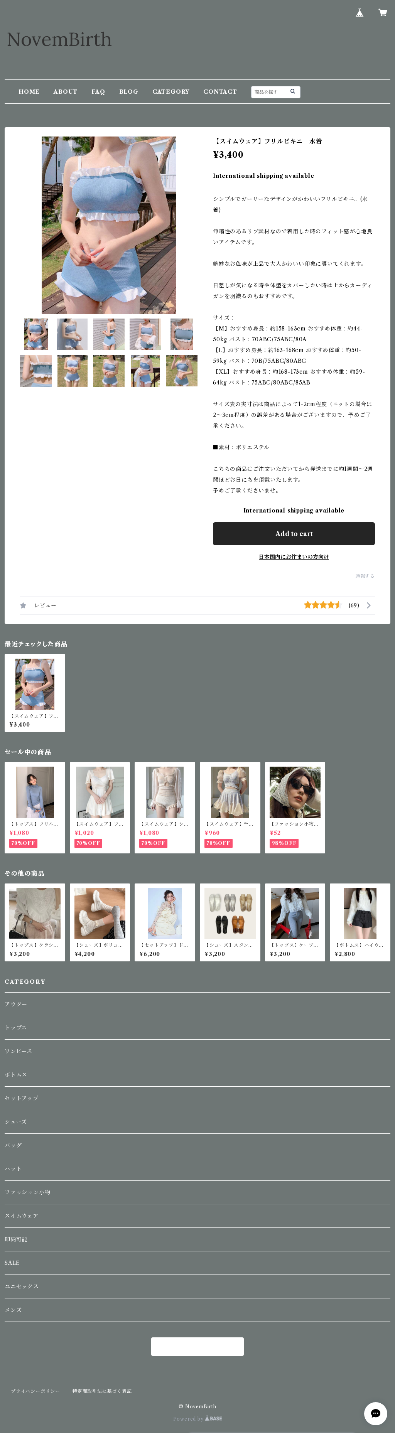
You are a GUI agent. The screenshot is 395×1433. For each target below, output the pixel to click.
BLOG (128, 91)
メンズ (13, 1310)
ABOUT (66, 91)
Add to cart (294, 534)
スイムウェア (22, 1215)
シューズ (16, 1121)
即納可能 (16, 1239)
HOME (29, 91)
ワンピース (18, 1051)
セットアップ (22, 1098)
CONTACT (220, 91)
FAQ (98, 91)
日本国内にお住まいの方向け (294, 556)
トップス (16, 1027)
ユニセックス (22, 1286)
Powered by (189, 1419)
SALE (12, 1262)
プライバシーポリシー (35, 1391)
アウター (16, 1004)
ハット (13, 1168)
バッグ (13, 1145)
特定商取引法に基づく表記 (102, 1391)
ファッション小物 (27, 1192)
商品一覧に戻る (197, 1346)
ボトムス (16, 1074)
